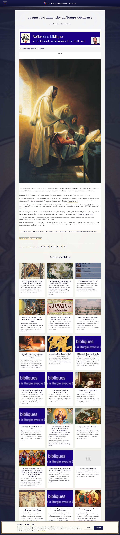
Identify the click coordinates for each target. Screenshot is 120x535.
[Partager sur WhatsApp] (54, 246)
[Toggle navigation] (5, 3)
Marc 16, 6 (88, 205)
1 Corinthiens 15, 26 (36, 200)
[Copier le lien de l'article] (64, 246)
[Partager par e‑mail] (61, 246)
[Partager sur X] (44, 246)
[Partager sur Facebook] (41, 246)
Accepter (98, 527)
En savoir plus (42, 531)
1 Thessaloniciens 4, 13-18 (85, 214)
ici (95, 231)
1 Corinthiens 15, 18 (72, 201)
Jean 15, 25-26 (23, 208)
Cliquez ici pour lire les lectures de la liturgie (31, 48)
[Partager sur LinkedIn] (51, 246)
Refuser (88, 527)
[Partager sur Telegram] (57, 246)
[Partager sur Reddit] (48, 246)
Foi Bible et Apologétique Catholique (62, 3)
